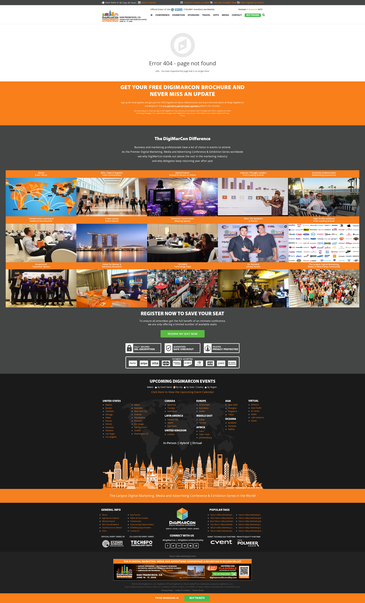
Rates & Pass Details (139, 518)
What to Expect (108, 521)
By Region (212, 387)
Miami (137, 404)
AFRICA (200, 427)
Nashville (138, 408)
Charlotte (109, 411)
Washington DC (141, 433)
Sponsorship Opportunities (142, 524)
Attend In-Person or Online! (196, 2)
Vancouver (172, 411)
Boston (108, 408)
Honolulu (109, 427)
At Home (255, 411)
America (255, 404)
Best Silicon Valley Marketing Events (222, 521)
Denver (108, 420)
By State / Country (194, 387)
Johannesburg (205, 437)
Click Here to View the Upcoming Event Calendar (182, 392)
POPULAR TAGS (219, 510)
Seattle (137, 430)
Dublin (202, 411)
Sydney (231, 429)
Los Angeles (111, 436)
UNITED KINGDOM (175, 430)
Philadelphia (139, 417)
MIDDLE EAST (204, 416)
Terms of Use (198, 590)
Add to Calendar (148, 2)
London (171, 434)
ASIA (228, 401)
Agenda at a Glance (110, 518)
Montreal (171, 404)
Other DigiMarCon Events (252, 2)
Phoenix (138, 420)
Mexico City (172, 419)
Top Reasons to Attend (112, 527)
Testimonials (135, 521)
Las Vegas (110, 433)
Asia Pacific (256, 408)
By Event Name (165, 387)
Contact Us (135, 531)
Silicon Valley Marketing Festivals (251, 514)
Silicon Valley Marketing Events (222, 514)
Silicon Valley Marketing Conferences (222, 527)
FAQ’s (104, 531)
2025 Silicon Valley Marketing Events (222, 518)
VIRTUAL (253, 401)
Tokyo (231, 414)
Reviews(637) (250, 9)
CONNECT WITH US (182, 535)
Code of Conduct (182, 590)
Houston (109, 430)
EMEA (253, 414)
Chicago (109, 414)
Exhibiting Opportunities (140, 527)
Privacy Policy (167, 590)
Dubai (201, 419)
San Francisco (140, 427)
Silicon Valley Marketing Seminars (251, 524)
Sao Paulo (172, 426)
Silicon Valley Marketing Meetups (251, 521)
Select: (150, 387)
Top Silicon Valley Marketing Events (222, 524)
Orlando (138, 414)
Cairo (201, 431)
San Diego (139, 424)
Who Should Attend (110, 524)
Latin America (257, 417)
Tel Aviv (202, 422)
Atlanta (108, 404)
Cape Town (204, 434)
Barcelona (203, 408)
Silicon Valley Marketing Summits (251, 527)
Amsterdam (204, 404)
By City (179, 387)
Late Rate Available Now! (225, 2)
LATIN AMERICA (174, 416)
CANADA (170, 401)
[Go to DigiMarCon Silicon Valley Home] (110, 22)
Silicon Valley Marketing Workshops (251, 531)
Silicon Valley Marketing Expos (222, 531)
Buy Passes (135, 514)
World (253, 420)
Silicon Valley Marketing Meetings (251, 518)
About (104, 514)
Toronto (171, 408)
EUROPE (201, 401)
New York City (140, 411)
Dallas (108, 417)
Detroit (108, 424)
